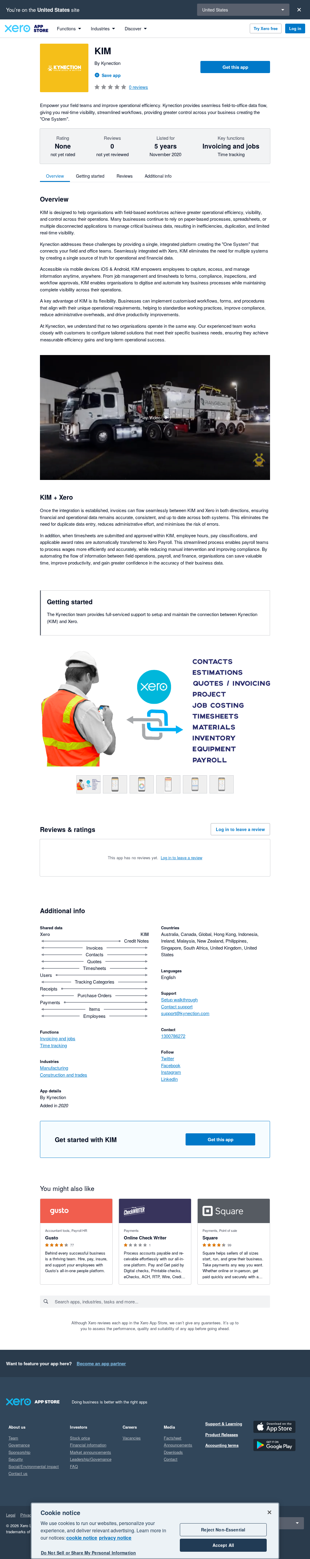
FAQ (74, 1466)
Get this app (235, 67)
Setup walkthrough (179, 999)
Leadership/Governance (90, 1459)
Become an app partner (101, 1363)
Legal (10, 1515)
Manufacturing (54, 1067)
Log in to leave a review (240, 829)
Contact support (177, 1006)
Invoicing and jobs (57, 1038)
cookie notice (81, 1537)
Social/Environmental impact (33, 1466)
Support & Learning (223, 1424)
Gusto (51, 1237)
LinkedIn (169, 1079)
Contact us (18, 1473)
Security (15, 1459)
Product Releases (221, 1434)
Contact (170, 1459)
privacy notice (115, 1537)
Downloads (173, 1452)
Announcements (178, 1445)
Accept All (223, 1545)
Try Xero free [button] (266, 28)
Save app (111, 75)
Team (13, 1438)
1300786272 (173, 1036)
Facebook (170, 1065)
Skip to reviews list (75, 855)
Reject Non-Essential (223, 1530)
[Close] (299, 10)
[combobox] (162, 1301)
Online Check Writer (145, 1237)
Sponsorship (19, 1452)
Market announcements (90, 1452)
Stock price (80, 1438)
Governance (19, 1445)
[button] (155, 417)
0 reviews (138, 87)
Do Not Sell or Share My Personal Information (88, 1553)
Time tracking (53, 1045)
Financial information (88, 1445)
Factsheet (172, 1438)
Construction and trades (63, 1074)
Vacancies (132, 1438)
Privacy (27, 1515)
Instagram (171, 1072)
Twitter (167, 1058)
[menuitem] (69, 28)
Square (210, 1237)
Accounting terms (222, 1445)
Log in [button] (295, 28)
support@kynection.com (185, 1013)
